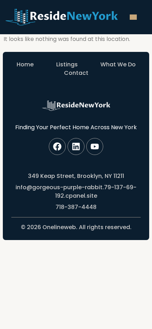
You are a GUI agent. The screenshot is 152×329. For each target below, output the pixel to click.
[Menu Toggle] (133, 17)
